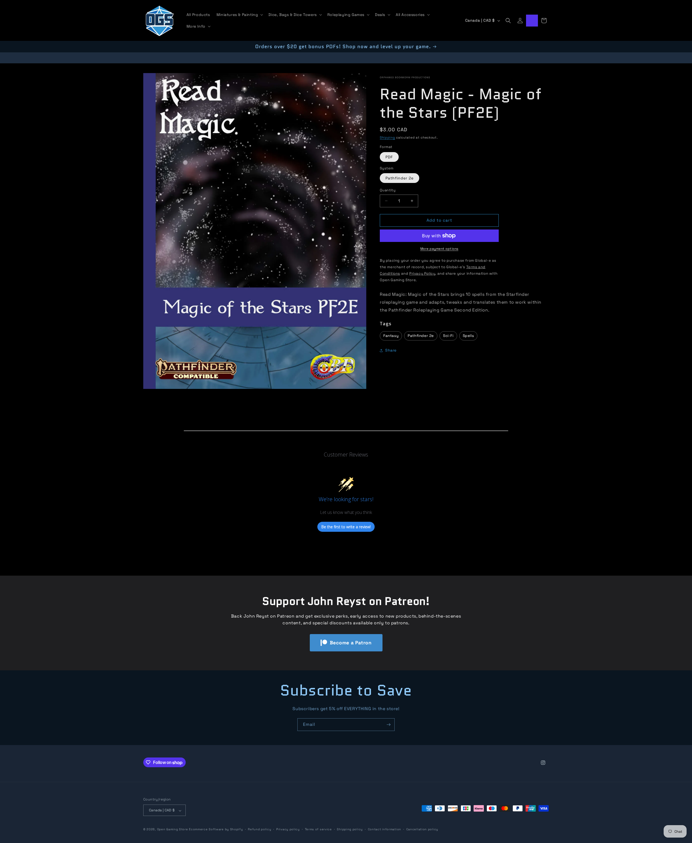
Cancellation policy (422, 829)
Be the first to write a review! (346, 526)
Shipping (387, 137)
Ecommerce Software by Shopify (216, 829)
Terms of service (318, 829)
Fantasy (390, 335)
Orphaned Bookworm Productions (405, 77)
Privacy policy (288, 829)
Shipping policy (350, 829)
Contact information (384, 829)
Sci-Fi (448, 335)
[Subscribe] (388, 724)
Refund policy (259, 829)
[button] (239, 14)
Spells (468, 335)
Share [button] (391, 350)
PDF (389, 157)
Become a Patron (351, 642)
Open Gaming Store (172, 829)
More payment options (439, 249)
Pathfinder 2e (399, 178)
